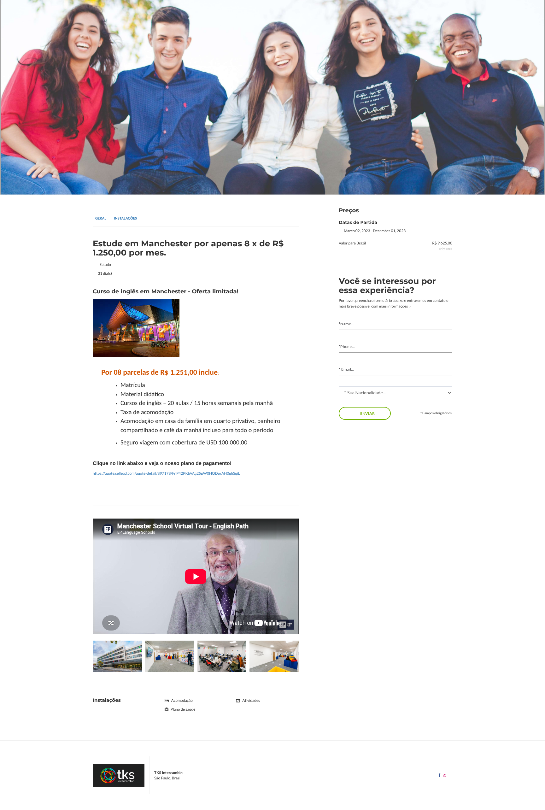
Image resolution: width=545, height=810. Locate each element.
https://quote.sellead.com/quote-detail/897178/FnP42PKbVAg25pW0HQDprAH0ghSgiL (166, 473)
